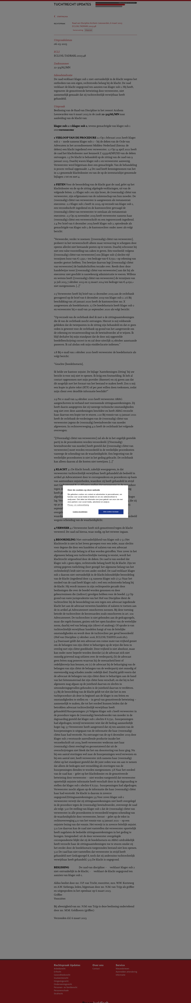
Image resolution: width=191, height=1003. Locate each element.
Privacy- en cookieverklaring (78, 505)
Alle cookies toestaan (110, 511)
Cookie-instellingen (80, 512)
